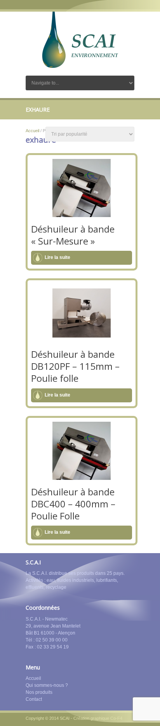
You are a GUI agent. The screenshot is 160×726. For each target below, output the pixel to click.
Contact (34, 699)
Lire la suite (57, 257)
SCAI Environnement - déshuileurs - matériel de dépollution (80, 40)
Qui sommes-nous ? (47, 685)
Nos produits (39, 692)
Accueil (32, 130)
